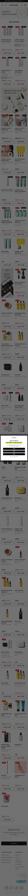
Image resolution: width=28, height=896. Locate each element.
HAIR (14, 454)
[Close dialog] (26, 436)
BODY (14, 451)
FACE (14, 448)
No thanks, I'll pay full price (14, 456)
